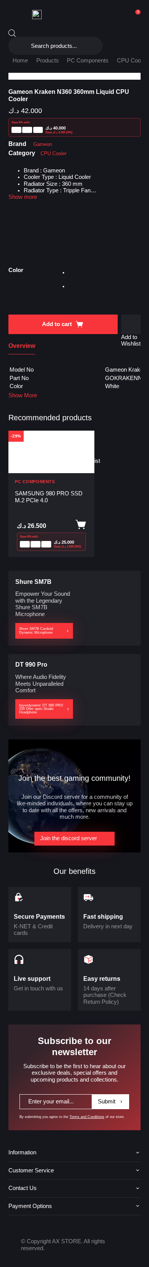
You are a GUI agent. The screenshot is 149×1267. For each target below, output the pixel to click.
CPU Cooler (132, 60)
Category (21, 152)
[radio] (75, 274)
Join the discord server (68, 838)
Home (20, 60)
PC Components (88, 60)
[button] (131, 324)
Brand (17, 143)
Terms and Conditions (87, 1117)
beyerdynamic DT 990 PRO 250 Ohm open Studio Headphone (41, 708)
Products (47, 60)
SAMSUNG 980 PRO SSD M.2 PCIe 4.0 (49, 496)
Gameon (42, 144)
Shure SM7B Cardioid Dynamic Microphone (36, 630)
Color (15, 270)
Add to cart (57, 324)
